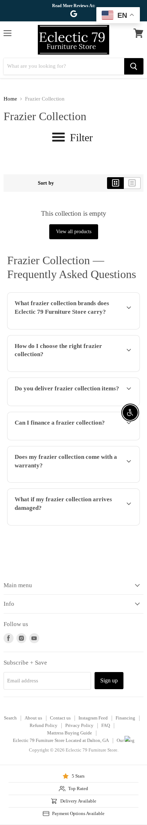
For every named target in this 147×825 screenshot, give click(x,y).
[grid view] (115, 183)
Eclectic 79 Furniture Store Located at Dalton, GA (61, 740)
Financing (125, 718)
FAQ (105, 725)
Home (10, 99)
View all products (73, 231)
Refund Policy (43, 725)
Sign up (109, 680)
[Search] (133, 66)
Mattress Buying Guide (69, 733)
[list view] (132, 183)
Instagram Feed (93, 718)
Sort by (46, 183)
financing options (61, 439)
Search (10, 718)
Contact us (60, 718)
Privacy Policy (79, 725)
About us (33, 718)
